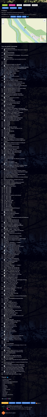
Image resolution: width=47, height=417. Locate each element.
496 (2, 125)
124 (2, 153)
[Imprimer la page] (6, 398)
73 (1, 305)
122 (2, 251)
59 (1, 173)
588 (2, 362)
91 (1, 336)
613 (2, 306)
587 (2, 367)
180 (2, 354)
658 (2, 324)
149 (2, 335)
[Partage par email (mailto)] (2, 398)
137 (2, 231)
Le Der (3, 384)
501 (2, 124)
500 (2, 123)
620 (2, 342)
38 (1, 298)
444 (2, 299)
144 (2, 167)
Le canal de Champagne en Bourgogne (10, 381)
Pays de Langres (5, 380)
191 (2, 187)
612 (2, 271)
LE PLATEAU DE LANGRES (10, 290)
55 (1, 230)
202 (2, 69)
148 (2, 195)
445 (2, 318)
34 (1, 348)
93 (1, 319)
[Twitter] (8, 398)
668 (2, 274)
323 (2, 291)
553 (2, 109)
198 (2, 206)
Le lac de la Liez (8, 334)
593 (2, 293)
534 (2, 330)
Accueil (5, 5)
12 (1, 157)
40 (1, 218)
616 (2, 258)
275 (2, 359)
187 (2, 199)
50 (1, 216)
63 (1, 88)
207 (2, 61)
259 (2, 351)
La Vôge (4, 390)
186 (2, 202)
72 (1, 267)
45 (1, 170)
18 (1, 140)
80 (1, 112)
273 (2, 372)
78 (1, 104)
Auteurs (35, 5)
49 (1, 217)
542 (2, 309)
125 (2, 152)
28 (1, 70)
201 (2, 95)
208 (2, 63)
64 (1, 64)
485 (2, 90)
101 (2, 316)
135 (2, 113)
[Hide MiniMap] (45, 40)
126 (2, 100)
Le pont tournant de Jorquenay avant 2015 (13, 93)
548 (2, 289)
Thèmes (19, 5)
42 (1, 182)
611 (2, 268)
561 (2, 126)
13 (1, 266)
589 (2, 364)
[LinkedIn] (5, 398)
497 (2, 133)
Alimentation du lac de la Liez (11, 326)
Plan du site (12, 402)
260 (2, 103)
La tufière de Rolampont (10, 214)
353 (2, 241)
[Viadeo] (10, 398)
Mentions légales (26, 402)
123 (2, 55)
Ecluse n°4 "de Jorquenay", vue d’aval (12, 101)
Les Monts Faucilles (6, 389)
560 (2, 130)
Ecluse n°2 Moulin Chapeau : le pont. (12, 253)
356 (2, 257)
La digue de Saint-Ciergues (10, 186)
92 (1, 278)
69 (1, 310)
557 (2, 265)
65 (1, 99)
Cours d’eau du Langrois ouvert (11, 275)
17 (1, 171)
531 (2, 355)
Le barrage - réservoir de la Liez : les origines (14, 350)
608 (2, 226)
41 (1, 180)
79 (1, 107)
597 (2, 146)
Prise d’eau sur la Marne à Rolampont (12, 115)
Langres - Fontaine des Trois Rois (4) (12, 270)
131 (2, 136)
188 (2, 196)
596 (2, 119)
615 (2, 281)
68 (1, 311)
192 (2, 191)
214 (2, 116)
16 (1, 161)
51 (1, 175)
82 (1, 247)
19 (1, 193)
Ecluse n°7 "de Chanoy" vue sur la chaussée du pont (15, 78)
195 (2, 205)
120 (2, 343)
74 (1, 283)
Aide (20, 7)
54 (1, 238)
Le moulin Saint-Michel (9, 323)
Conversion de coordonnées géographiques (15, 12)
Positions (5, 7)
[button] (24, 29)
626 (2, 213)
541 (2, 223)
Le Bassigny (4, 385)
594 (2, 150)
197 (2, 204)
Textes (24, 16)
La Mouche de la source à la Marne (12, 65)
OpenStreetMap (42, 42)
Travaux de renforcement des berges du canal (14, 315)
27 (1, 68)
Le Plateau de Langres (6, 379)
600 (2, 96)
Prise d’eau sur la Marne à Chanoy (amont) (13, 81)
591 (2, 369)
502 (2, 121)
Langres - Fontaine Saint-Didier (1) (12, 227)
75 (1, 254)
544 (2, 314)
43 (1, 279)
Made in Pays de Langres (10, 412)
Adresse (19, 16)
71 (1, 219)
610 (2, 249)
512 (2, 320)
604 (2, 200)
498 (2, 132)
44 (1, 174)
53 (1, 67)
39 (1, 225)
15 (1, 145)
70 (1, 312)
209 (2, 48)
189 (2, 190)
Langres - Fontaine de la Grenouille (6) (13, 307)
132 (2, 73)
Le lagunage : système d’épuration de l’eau (13, 128)
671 (2, 262)
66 (1, 261)
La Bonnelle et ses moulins (10, 211)
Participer (18, 402)
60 (1, 142)
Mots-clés (13, 16)
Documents (27, 5)
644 (2, 234)
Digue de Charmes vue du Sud (11, 169)
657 (2, 332)
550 (2, 209)
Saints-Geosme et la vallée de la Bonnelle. (13, 356)
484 (2, 89)
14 (1, 156)
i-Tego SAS (28, 408)
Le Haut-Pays (5, 386)
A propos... (4, 395)
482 (2, 243)
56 (1, 165)
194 (2, 197)
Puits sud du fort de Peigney (10, 286)
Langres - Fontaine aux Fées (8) (11, 282)
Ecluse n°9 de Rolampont (10, 137)
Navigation (13, 7)
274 (2, 368)
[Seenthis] (7, 398)
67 (1, 263)
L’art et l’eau (4, 393)
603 (2, 347)
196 (2, 201)
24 (1, 83)
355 (2, 239)
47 (1, 177)
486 (2, 245)
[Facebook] (3, 398)
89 (1, 327)
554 (2, 129)
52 (1, 183)
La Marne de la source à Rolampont (12, 111)
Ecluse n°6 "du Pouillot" (10, 53)
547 (2, 229)
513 (2, 295)
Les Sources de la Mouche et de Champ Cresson (15, 371)
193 (2, 192)
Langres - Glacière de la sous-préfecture (13, 233)
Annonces (12, 5)
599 (2, 235)
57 (1, 149)
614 (2, 302)
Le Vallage (4, 388)
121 (2, 255)
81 (1, 108)
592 (2, 322)
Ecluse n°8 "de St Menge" (10, 105)
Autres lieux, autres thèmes (7, 394)
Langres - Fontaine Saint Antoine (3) (12, 250)
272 (2, 352)
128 (2, 57)
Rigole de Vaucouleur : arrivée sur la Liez (13, 339)
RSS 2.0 (38, 403)
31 (1, 72)
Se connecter (5, 402)
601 (2, 184)
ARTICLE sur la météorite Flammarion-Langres (14, 246)
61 (1, 138)
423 (2, 374)
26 (1, 85)
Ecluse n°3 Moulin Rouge (10, 154)
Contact (33, 402)
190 (2, 188)
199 (2, 338)
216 (2, 277)
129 (2, 52)
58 (1, 158)
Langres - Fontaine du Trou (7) (11, 303)
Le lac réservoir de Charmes (10, 331)
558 (2, 242)
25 (1, 84)
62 (1, 117)
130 (2, 77)
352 (2, 134)
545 (2, 285)
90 (1, 328)
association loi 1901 (18, 405)
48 (1, 179)
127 (2, 92)
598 (2, 162)
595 (2, 74)
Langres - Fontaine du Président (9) (12, 259)
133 (2, 80)
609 (2, 221)
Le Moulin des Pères (9, 294)
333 (2, 287)
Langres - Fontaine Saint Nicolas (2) (12, 222)
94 (1, 358)
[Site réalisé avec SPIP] (8, 408)
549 (2, 210)
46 (1, 166)
